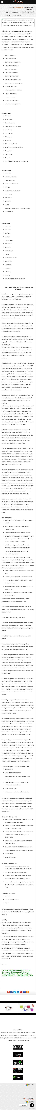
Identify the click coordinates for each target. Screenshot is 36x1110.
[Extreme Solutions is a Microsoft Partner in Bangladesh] (18, 1054)
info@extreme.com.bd (28, 1035)
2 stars (25, 12)
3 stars (27, 12)
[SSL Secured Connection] (18, 1062)
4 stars (30, 12)
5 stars (33, 12)
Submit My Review (16, 15)
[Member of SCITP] (18, 1070)
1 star (22, 12)
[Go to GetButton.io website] (32, 1108)
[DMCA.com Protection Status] (18, 1047)
